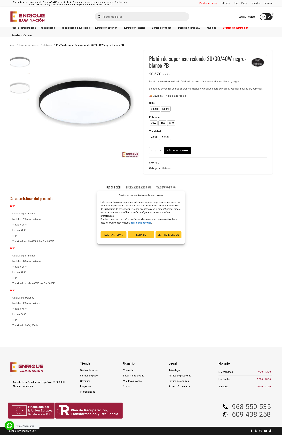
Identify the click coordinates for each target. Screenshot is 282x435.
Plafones (48, 45)
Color (152, 103)
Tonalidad (155, 131)
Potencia (154, 117)
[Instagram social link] (260, 430)
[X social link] (256, 430)
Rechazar (141, 234)
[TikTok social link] (270, 430)
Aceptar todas (113, 234)
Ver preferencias (168, 234)
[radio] (155, 108)
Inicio (12, 45)
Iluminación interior (29, 45)
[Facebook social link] (252, 430)
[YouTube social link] (265, 430)
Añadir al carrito (177, 150)
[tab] (113, 186)
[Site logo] (28, 16)
